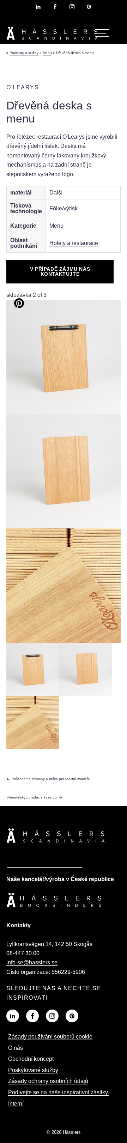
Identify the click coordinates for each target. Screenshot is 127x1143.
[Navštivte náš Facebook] (32, 1016)
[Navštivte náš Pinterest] (72, 1016)
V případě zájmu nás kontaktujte (60, 271)
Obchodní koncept (31, 1059)
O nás (15, 1048)
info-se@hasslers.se (32, 962)
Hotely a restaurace (73, 243)
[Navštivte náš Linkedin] (12, 1016)
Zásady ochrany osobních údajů (48, 1081)
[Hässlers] (52, 41)
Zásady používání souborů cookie (50, 1037)
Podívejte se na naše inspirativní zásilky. (58, 1092)
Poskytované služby (33, 1070)
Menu (56, 226)
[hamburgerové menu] (102, 33)
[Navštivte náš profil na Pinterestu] (89, 6)
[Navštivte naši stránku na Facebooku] (55, 6)
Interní (16, 1104)
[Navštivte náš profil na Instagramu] (72, 6)
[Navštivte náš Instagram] (52, 1016)
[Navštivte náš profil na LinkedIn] (38, 6)
